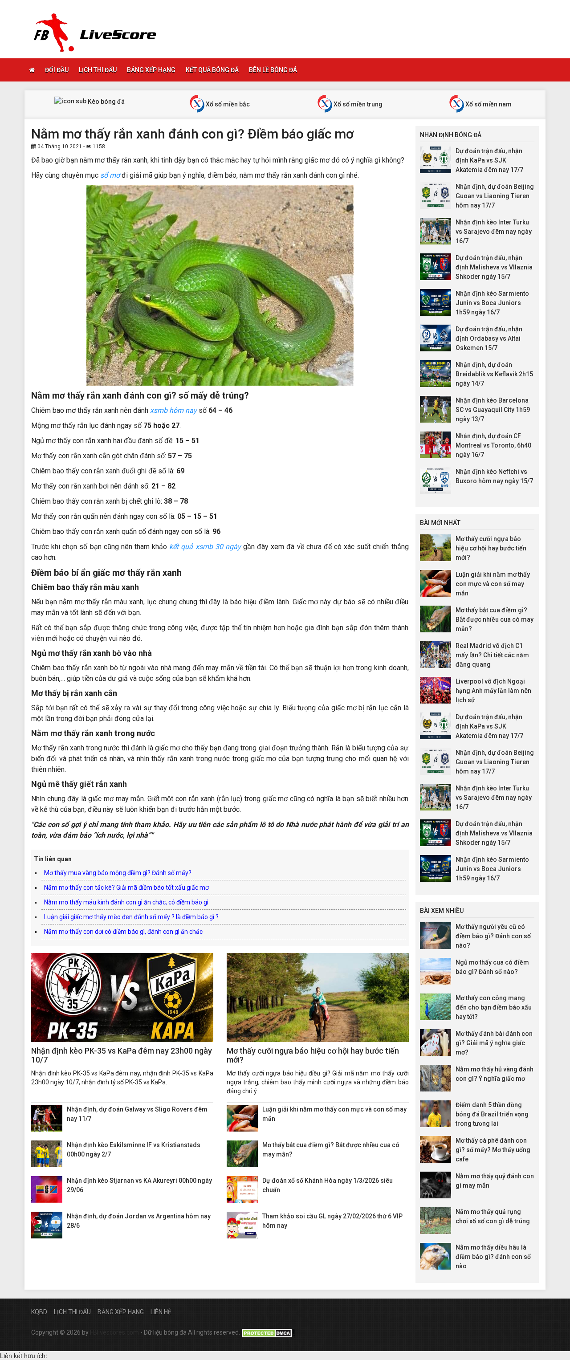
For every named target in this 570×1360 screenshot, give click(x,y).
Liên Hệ (161, 1311)
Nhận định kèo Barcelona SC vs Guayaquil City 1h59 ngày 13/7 (493, 410)
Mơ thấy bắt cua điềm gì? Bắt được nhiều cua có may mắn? (494, 619)
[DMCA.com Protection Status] (268, 1332)
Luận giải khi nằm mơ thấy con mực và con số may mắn (493, 584)
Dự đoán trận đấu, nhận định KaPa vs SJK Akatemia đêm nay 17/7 (489, 160)
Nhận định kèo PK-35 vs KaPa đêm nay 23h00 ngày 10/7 (121, 1055)
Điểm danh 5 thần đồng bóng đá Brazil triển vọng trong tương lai (492, 1114)
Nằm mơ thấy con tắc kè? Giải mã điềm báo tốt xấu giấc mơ (126, 887)
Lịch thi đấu (98, 69)
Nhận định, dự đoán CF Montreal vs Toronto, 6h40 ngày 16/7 (493, 445)
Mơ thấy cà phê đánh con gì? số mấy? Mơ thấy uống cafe (493, 1150)
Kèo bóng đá (105, 101)
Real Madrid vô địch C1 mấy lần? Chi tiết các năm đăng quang (492, 655)
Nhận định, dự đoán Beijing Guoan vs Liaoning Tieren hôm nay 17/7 (495, 196)
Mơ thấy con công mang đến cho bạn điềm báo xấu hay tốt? (494, 1007)
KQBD (39, 1311)
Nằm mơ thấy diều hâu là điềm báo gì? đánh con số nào (493, 1257)
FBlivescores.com (115, 1332)
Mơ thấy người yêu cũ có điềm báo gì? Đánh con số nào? (493, 936)
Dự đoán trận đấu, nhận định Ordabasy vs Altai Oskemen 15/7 (489, 338)
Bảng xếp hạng (151, 69)
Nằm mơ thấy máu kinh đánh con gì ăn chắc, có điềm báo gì (126, 902)
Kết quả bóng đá (212, 69)
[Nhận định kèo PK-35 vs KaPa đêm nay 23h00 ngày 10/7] (122, 997)
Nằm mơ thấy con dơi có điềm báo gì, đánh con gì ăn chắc (123, 931)
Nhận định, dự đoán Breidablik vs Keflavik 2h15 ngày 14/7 (494, 374)
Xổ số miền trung (357, 104)
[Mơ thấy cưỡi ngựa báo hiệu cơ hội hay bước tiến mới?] (318, 997)
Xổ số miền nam (488, 104)
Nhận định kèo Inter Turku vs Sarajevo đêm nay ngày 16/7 (494, 231)
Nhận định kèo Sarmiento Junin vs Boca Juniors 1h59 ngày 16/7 (492, 303)
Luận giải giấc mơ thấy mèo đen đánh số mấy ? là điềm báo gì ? (131, 916)
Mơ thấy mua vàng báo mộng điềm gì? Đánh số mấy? (117, 872)
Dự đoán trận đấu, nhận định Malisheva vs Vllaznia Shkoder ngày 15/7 (494, 267)
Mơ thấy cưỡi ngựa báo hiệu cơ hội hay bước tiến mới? (313, 1055)
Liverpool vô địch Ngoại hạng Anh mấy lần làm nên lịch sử (493, 691)
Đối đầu (57, 69)
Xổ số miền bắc (227, 104)
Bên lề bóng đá (273, 69)
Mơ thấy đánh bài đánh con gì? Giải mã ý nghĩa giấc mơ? (494, 1043)
